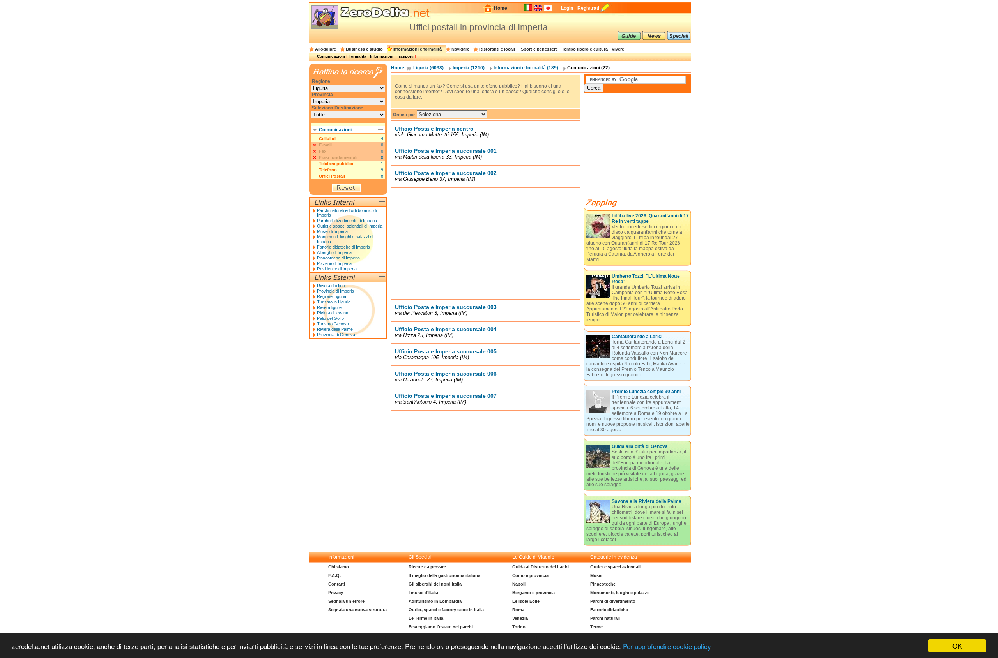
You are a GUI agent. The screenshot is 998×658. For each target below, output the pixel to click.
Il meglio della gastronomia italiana (444, 575)
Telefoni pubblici (336, 163)
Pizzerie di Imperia (334, 263)
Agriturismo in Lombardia (435, 601)
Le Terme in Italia (426, 618)
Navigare (460, 49)
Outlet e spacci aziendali (615, 567)
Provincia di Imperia (335, 291)
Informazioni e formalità (417, 49)
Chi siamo (338, 567)
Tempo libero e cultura (585, 49)
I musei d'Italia (423, 592)
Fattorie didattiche (609, 609)
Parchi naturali (605, 618)
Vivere (618, 49)
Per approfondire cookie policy (667, 646)
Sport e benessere (539, 49)
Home (500, 8)
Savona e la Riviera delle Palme (646, 501)
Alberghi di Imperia (334, 252)
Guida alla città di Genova (640, 446)
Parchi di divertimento (612, 601)
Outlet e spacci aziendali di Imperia (349, 226)
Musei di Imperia (332, 231)
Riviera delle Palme (335, 329)
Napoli (519, 584)
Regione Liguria (331, 296)
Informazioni (381, 56)
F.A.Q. (334, 575)
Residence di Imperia (337, 268)
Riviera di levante (333, 312)
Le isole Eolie (526, 601)
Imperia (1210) (469, 68)
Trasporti (405, 56)
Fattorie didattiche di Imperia (343, 247)
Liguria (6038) (428, 68)
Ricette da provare (427, 567)
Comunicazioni (331, 56)
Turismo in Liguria (333, 302)
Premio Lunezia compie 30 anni (646, 391)
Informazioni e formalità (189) (526, 68)
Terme (596, 626)
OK (957, 646)
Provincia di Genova (336, 334)
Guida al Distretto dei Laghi (540, 567)
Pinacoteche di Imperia (338, 258)
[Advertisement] (485, 243)
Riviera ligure (329, 307)
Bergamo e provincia (533, 592)
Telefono (328, 170)
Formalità (357, 56)
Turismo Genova (333, 323)
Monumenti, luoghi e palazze (619, 592)
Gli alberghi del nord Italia (435, 584)
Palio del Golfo (330, 318)
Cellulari (327, 138)
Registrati (588, 8)
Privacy (335, 592)
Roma (518, 609)
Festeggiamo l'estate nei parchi (441, 626)
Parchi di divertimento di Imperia (347, 220)
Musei (596, 575)
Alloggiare (325, 49)
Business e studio (364, 49)
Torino (519, 626)
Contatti (336, 584)
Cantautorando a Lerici (637, 336)
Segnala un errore (346, 601)
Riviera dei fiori (331, 285)
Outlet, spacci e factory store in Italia (446, 609)
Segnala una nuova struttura (357, 609)
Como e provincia (530, 575)
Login (567, 8)
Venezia (520, 618)
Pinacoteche (603, 584)
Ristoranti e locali (497, 49)
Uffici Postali (332, 176)
